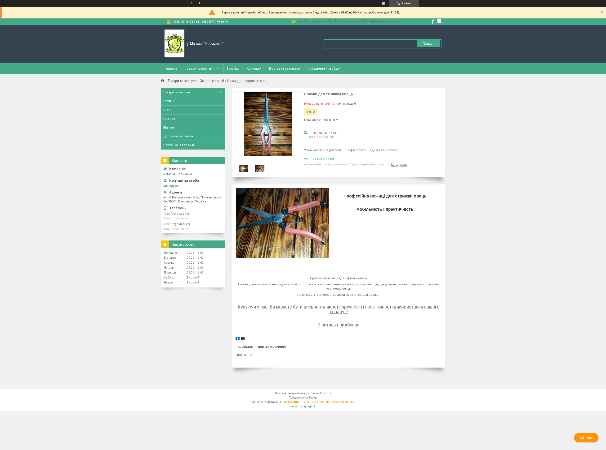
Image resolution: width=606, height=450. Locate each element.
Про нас (233, 68)
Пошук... (429, 43)
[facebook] (238, 339)
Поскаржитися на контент (298, 401)
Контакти (254, 68)
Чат (590, 438)
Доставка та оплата (284, 68)
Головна (171, 68)
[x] (243, 339)
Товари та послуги (199, 68)
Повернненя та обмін (178, 145)
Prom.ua (325, 393)
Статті (168, 109)
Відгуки (168, 127)
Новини (168, 101)
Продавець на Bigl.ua (303, 397)
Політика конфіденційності (336, 401)
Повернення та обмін (323, 68)
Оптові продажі (212, 81)
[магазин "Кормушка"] (174, 44)
